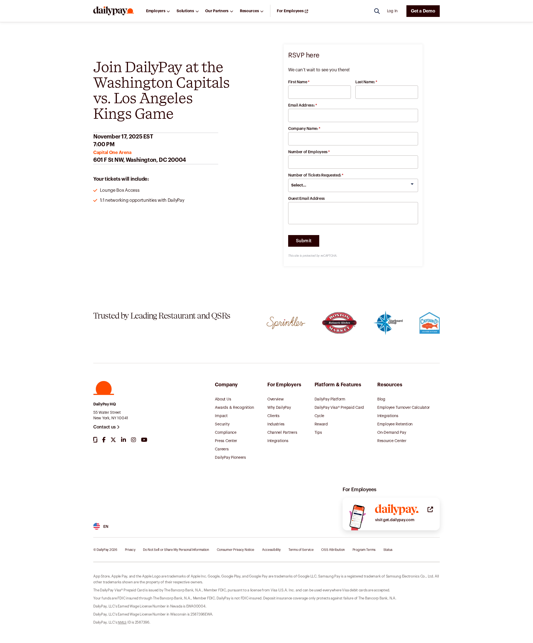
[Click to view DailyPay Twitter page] (113, 440)
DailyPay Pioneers (230, 458)
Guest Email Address (306, 199)
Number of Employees (309, 152)
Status (388, 549)
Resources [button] (249, 11)
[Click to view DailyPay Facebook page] (104, 440)
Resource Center (391, 441)
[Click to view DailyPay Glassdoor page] (95, 440)
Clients (273, 416)
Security (222, 424)
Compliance (225, 433)
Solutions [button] (185, 11)
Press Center (226, 441)
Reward (321, 424)
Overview (275, 399)
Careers (221, 449)
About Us (223, 399)
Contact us (105, 427)
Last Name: (366, 82)
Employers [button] (155, 11)
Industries (276, 424)
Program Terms (364, 549)
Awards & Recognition (234, 408)
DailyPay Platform (330, 399)
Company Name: (304, 129)
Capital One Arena (112, 152)
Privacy (130, 549)
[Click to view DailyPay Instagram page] (133, 440)
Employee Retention (395, 424)
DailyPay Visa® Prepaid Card (339, 408)
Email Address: (302, 105)
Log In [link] (392, 11)
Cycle (320, 416)
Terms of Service (301, 549)
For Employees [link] (290, 11)
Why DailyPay (279, 408)
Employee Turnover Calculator (403, 408)
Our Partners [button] (216, 11)
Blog (381, 399)
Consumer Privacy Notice (236, 549)
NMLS (122, 622)
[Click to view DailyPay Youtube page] (144, 440)
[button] (113, 11)
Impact (221, 416)
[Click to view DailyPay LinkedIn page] (123, 440)
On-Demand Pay (391, 433)
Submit (304, 241)
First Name (299, 82)
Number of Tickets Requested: (315, 175)
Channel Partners (282, 433)
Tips (318, 433)
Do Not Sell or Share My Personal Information (176, 549)
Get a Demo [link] (423, 11)
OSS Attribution (333, 549)
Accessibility (271, 549)
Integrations (277, 441)
